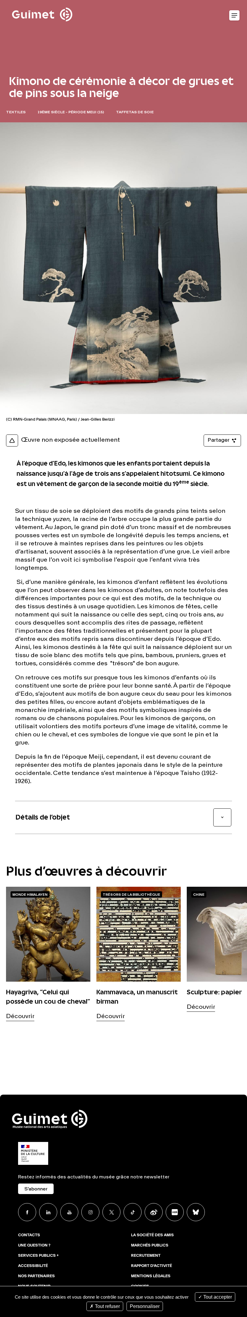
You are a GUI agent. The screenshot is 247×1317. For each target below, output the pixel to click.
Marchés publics (149, 1245)
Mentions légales (150, 1276)
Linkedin (48, 1212)
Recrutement (146, 1255)
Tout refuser (107, 1306)
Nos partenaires (36, 1276)
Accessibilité (33, 1266)
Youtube (69, 1212)
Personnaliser (145, 1306)
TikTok (133, 1212)
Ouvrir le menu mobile (234, 15)
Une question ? (34, 1245)
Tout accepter (217, 1297)
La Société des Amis (152, 1235)
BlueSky (196, 1212)
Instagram (90, 1212)
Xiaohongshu (175, 1212)
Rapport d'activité (151, 1266)
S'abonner (35, 1189)
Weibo (154, 1212)
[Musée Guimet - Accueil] (42, 3)
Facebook (27, 1212)
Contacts (29, 1235)
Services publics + (38, 1255)
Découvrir (20, 1016)
